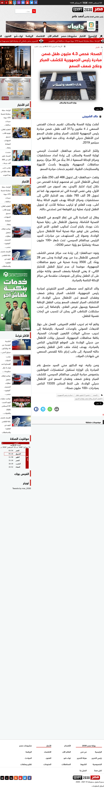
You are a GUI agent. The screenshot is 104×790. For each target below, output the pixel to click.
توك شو (18, 35)
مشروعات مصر (69, 35)
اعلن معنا (98, 770)
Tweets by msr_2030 (21, 488)
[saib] (15, 61)
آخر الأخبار (23, 104)
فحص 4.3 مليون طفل (82, 395)
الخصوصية (97, 764)
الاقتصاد (40, 35)
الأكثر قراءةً (22, 335)
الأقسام (67, 745)
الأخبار (83, 35)
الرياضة (29, 35)
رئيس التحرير (97, 757)
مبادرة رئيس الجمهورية (65, 395)
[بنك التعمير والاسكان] (15, 300)
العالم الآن (53, 35)
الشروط (83, 764)
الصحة (95, 395)
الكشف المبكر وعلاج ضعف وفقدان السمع (88, 399)
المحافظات (66, 764)
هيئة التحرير (82, 757)
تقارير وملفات (26, 764)
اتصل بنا (83, 770)
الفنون (8, 35)
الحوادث (28, 757)
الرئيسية (92, 35)
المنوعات (47, 764)
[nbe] (52, 26)
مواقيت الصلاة (19, 438)
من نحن (83, 751)
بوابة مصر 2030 (89, 745)
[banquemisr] (15, 89)
